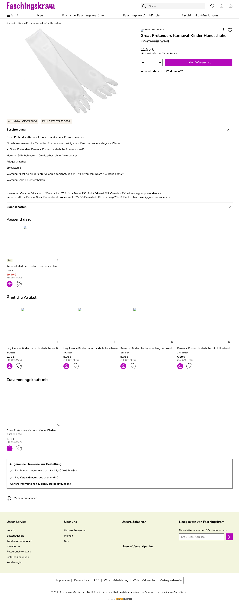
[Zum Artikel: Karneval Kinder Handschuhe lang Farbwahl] (148, 326)
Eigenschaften (17, 207)
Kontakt (11, 530)
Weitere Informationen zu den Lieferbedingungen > (40, 484)
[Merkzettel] (212, 6)
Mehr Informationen (25, 498)
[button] (223, 30)
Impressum (63, 580)
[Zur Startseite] (34, 6)
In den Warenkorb (198, 62)
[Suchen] (145, 6)
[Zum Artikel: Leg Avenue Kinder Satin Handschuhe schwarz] (91, 326)
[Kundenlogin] (221, 6)
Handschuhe (56, 23)
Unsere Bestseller (75, 530)
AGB (96, 580)
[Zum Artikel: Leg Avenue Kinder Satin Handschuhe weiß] (34, 326)
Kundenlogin (14, 562)
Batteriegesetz (15, 536)
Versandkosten (169, 53)
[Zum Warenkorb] (231, 6)
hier (185, 592)
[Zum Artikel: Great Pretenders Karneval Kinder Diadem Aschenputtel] (34, 408)
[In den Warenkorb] (9, 284)
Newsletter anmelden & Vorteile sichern (203, 530)
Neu (66, 541)
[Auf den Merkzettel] (230, 30)
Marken (68, 536)
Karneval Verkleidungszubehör (33, 23)
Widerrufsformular (144, 580)
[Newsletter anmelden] (229, 536)
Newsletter (13, 546)
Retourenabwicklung (19, 551)
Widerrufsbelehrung (116, 580)
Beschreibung (16, 130)
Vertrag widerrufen (171, 580)
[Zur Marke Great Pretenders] (152, 30)
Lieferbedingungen (18, 557)
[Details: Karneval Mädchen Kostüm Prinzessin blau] (10, 260)
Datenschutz (81, 580)
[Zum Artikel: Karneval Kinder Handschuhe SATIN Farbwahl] (205, 326)
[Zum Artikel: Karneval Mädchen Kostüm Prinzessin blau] (34, 244)
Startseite (11, 23)
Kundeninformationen (19, 541)
